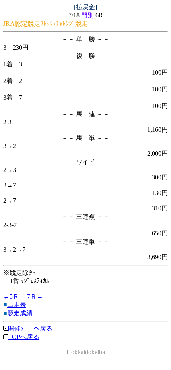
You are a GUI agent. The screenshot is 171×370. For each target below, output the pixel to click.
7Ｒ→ (35, 296)
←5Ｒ (11, 296)
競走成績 (20, 313)
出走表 (16, 304)
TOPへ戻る (23, 336)
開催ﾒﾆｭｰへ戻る (30, 328)
